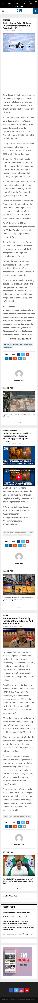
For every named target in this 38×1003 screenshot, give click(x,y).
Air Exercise (7, 344)
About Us (2, 2)
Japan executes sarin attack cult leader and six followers (19, 416)
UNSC (5, 535)
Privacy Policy (9, 2)
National (5, 615)
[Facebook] (11, 990)
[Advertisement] (19, 74)
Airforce (15, 344)
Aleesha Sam (8, 31)
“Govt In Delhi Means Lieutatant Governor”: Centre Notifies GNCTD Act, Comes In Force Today (18, 881)
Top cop (28, 816)
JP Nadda (31, 532)
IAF (21, 344)
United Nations (13, 430)
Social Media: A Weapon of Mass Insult (15, 917)
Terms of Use (17, 2)
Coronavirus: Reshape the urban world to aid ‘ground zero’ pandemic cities (18, 599)
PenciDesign (19, 1001)
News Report (6, 430)
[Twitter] (16, 990)
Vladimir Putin (12, 535)
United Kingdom (8, 347)
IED (10, 816)
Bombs (6, 816)
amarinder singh (8, 532)
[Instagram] (21, 990)
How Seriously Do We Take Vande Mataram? (16, 912)
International (6, 20)
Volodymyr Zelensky (24, 535)
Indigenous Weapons (20, 532)
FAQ (36, 2)
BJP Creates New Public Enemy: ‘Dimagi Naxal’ (18, 934)
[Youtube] (27, 990)
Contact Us (31, 2)
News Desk (7, 443)
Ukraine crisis (28, 344)
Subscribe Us (24, 2)
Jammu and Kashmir (19, 816)
